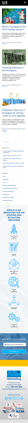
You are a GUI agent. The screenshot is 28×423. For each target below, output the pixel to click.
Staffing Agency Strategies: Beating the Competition (13, 151)
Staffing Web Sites (8, 200)
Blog (21, 42)
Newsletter (6, 179)
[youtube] (17, 398)
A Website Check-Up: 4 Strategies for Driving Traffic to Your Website (13, 113)
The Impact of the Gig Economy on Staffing (12, 159)
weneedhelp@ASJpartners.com (14, 389)
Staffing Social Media (8, 197)
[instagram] (21, 398)
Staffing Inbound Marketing (10, 188)
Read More (4, 43)
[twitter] (10, 398)
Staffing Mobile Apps (8, 191)
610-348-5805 (16, 387)
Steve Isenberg (6, 42)
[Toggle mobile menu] (25, 2)
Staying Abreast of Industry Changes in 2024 (13, 166)
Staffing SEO (6, 194)
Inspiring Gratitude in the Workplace (13, 69)
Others (5, 182)
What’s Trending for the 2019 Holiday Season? (14, 28)
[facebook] (6, 398)
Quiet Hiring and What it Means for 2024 (13, 163)
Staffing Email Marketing (9, 185)
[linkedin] (14, 398)
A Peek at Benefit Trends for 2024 (12, 155)
